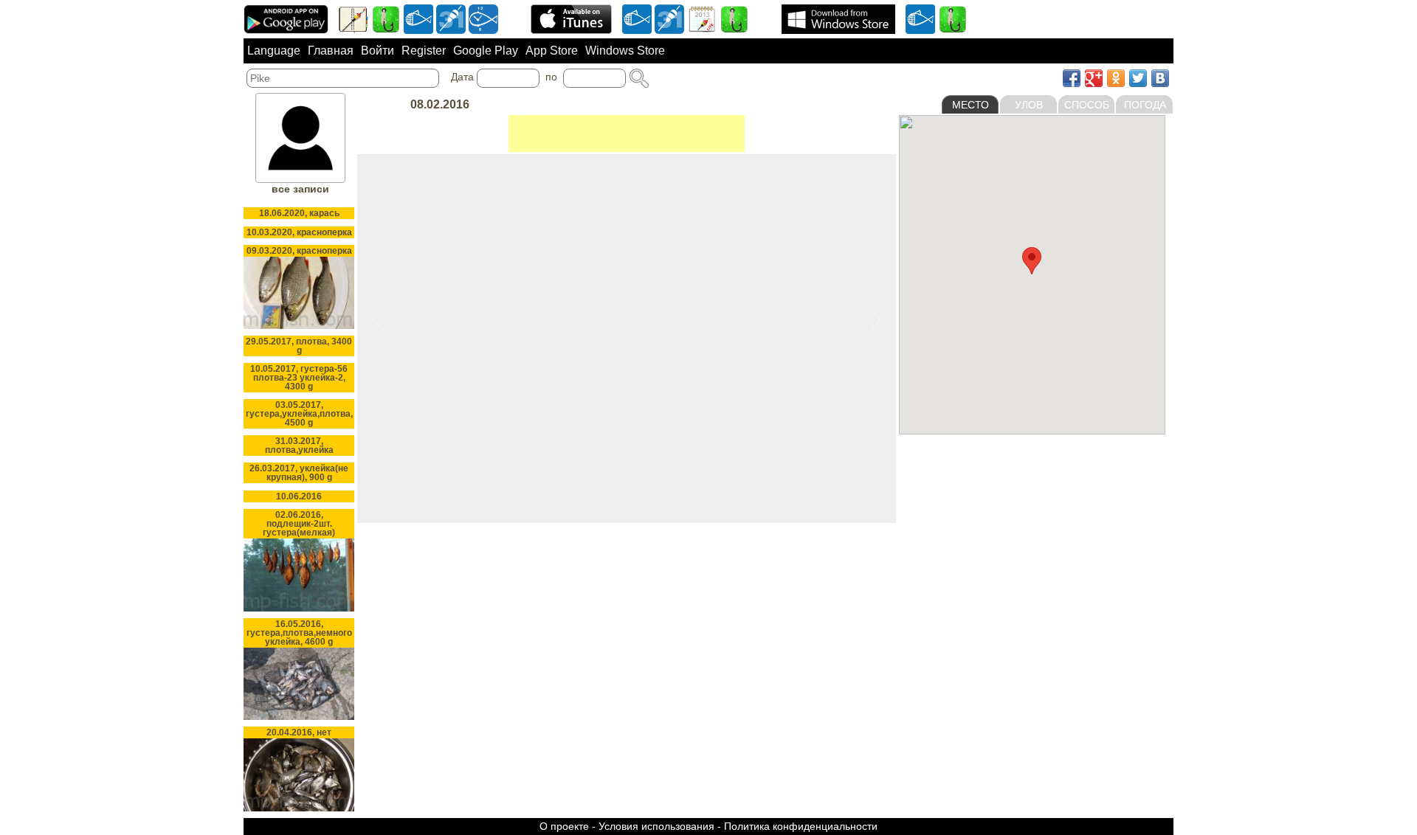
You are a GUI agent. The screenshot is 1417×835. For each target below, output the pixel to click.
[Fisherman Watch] (483, 18)
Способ (1086, 105)
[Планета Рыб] (418, 18)
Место (970, 105)
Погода (1145, 105)
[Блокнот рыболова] (353, 18)
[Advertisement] (626, 133)
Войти (377, 50)
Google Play (485, 50)
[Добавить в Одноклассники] (1116, 78)
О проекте (564, 826)
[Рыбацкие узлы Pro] (386, 18)
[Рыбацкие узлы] (734, 18)
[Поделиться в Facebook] (1071, 78)
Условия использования (656, 826)
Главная (331, 50)
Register (423, 50)
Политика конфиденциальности (801, 826)
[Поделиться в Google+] (1094, 78)
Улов (1029, 105)
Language (273, 50)
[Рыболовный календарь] (702, 18)
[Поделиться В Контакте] (1160, 78)
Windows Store (625, 50)
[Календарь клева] (451, 18)
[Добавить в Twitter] (1138, 78)
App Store (551, 50)
